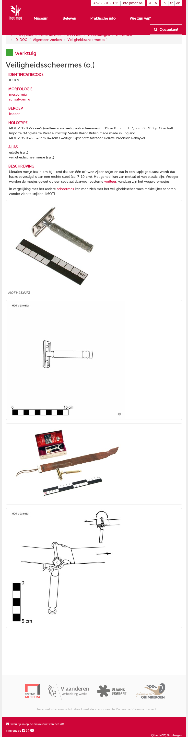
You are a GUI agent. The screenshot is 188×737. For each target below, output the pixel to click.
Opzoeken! (168, 29)
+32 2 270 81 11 (106, 3)
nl (165, 3)
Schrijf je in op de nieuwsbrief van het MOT (38, 724)
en (178, 3)
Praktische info (103, 18)
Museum (41, 18)
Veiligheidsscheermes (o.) (87, 40)
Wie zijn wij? (140, 18)
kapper (14, 114)
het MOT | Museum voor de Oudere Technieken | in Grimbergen (60, 35)
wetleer (110, 181)
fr (171, 3)
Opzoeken (124, 35)
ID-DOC (20, 40)
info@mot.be (132, 3)
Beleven (69, 18)
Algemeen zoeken (47, 40)
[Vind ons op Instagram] (28, 730)
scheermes (65, 189)
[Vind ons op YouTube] (32, 730)
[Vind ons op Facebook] (23, 730)
